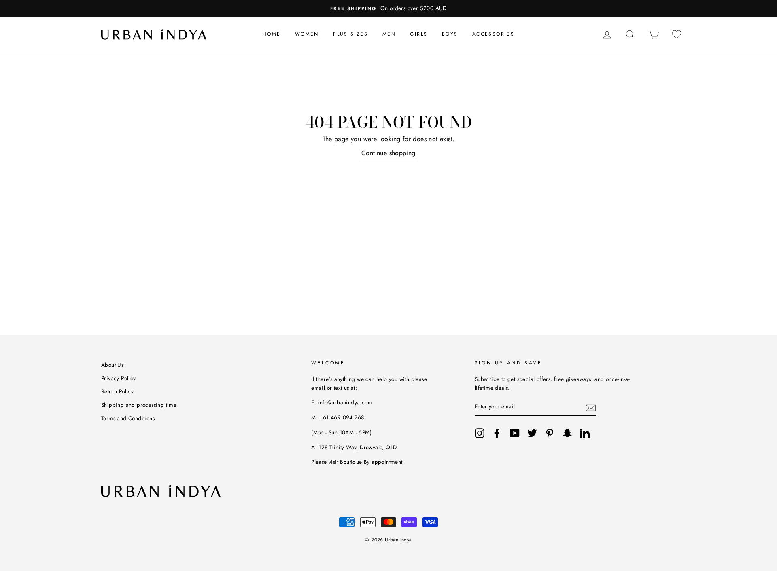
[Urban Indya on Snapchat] (567, 433)
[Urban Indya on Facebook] (497, 433)
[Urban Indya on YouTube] (515, 433)
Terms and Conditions (128, 418)
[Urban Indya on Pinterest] (549, 433)
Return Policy (117, 391)
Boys (450, 34)
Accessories (493, 34)
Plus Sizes (350, 34)
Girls (418, 34)
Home (272, 34)
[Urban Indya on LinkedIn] (585, 433)
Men (389, 34)
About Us (112, 365)
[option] (388, 8)
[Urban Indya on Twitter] (532, 433)
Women (307, 34)
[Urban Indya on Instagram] (479, 433)
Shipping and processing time (138, 405)
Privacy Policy (118, 378)
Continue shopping (388, 153)
